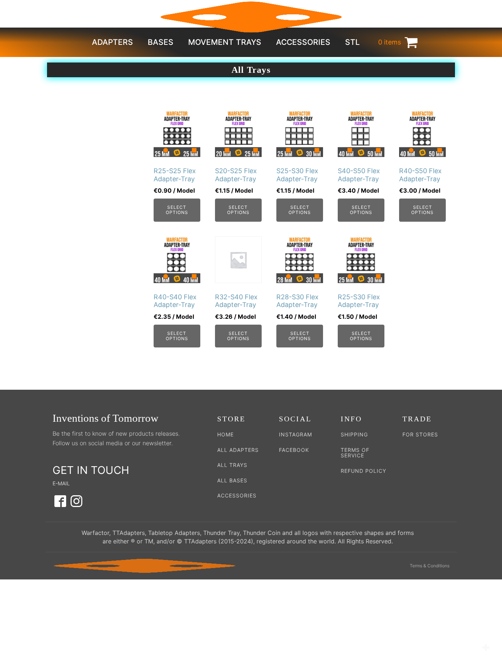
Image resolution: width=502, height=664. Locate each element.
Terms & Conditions (429, 565)
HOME (225, 434)
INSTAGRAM (295, 434)
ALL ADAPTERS (238, 450)
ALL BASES (232, 480)
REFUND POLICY (363, 471)
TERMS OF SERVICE (355, 452)
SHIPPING (354, 434)
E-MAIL (61, 483)
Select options (177, 209)
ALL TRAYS (232, 465)
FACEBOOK (294, 450)
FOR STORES (420, 434)
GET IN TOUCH (91, 470)
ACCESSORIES (237, 495)
